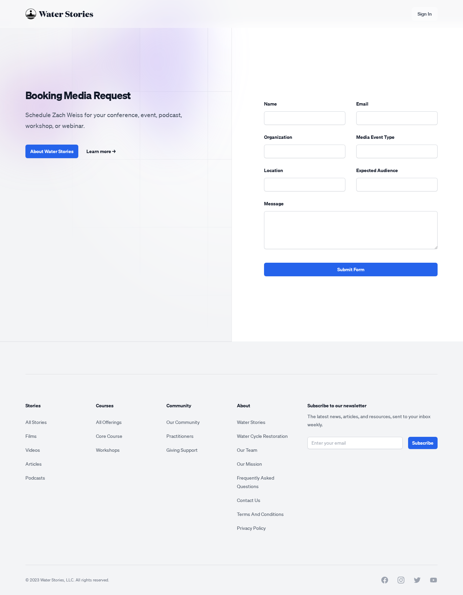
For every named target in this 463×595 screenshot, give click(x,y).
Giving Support (182, 450)
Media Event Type (375, 137)
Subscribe (423, 443)
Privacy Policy (251, 528)
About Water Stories (52, 151)
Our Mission (249, 464)
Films (31, 436)
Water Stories (251, 422)
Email (362, 103)
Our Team (247, 450)
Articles (33, 464)
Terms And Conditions (260, 514)
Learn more (101, 151)
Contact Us (248, 500)
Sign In (425, 14)
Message (274, 203)
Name (270, 103)
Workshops (108, 450)
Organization (278, 137)
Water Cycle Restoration (262, 436)
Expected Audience (377, 170)
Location (273, 170)
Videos (32, 450)
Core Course (109, 436)
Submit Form (350, 269)
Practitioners (180, 436)
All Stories (36, 422)
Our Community (183, 422)
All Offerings (109, 422)
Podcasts (35, 478)
